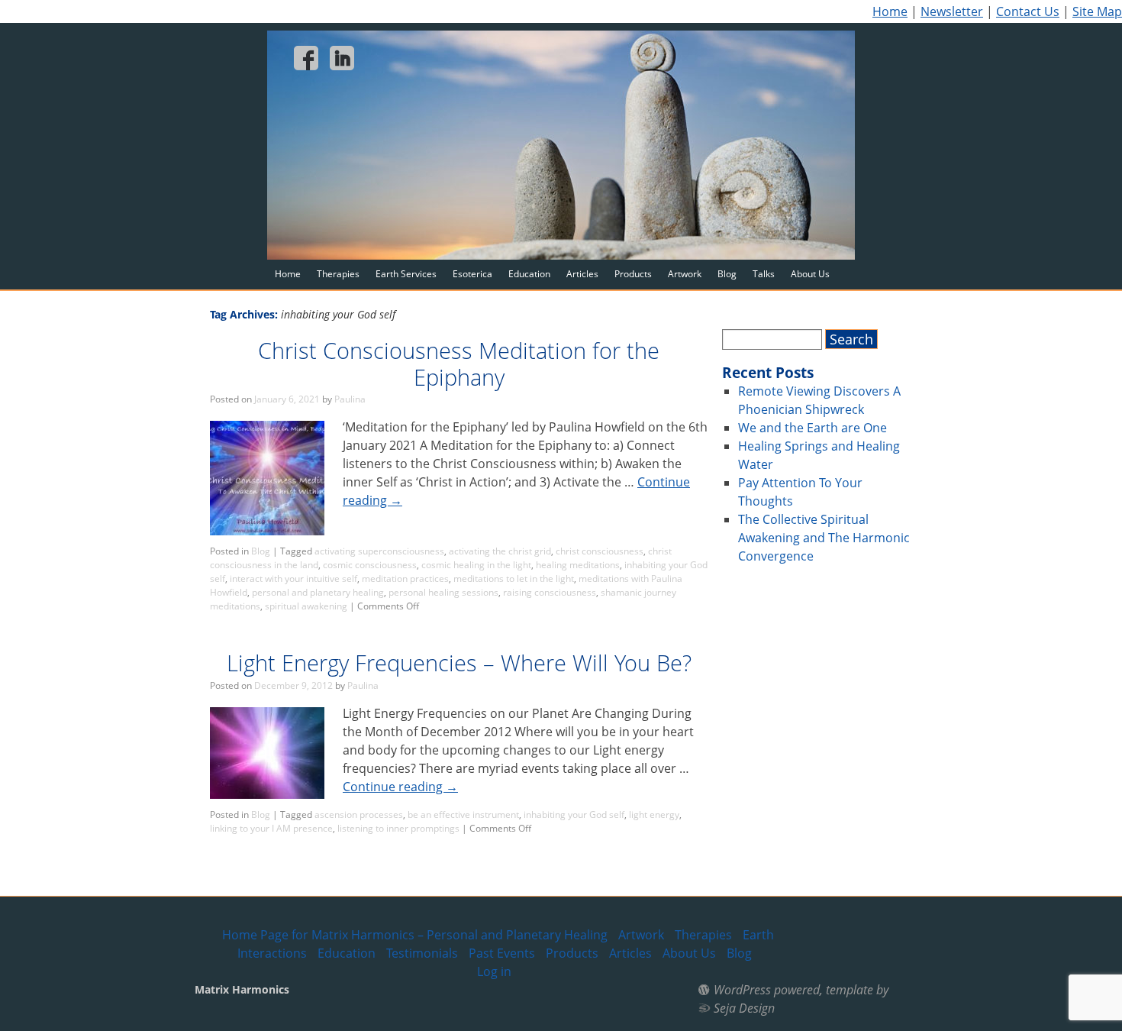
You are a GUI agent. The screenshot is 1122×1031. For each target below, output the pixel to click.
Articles (582, 273)
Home (890, 11)
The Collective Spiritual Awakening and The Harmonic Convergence (824, 537)
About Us (810, 273)
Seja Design (744, 1008)
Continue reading (400, 786)
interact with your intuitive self (293, 578)
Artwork (684, 273)
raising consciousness (549, 592)
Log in (494, 971)
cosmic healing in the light (476, 564)
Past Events (502, 953)
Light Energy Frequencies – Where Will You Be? (459, 662)
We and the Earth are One (812, 427)
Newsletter (951, 11)
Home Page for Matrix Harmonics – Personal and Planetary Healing (415, 934)
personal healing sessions (443, 592)
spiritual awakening (306, 606)
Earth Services (406, 273)
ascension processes (358, 814)
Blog (727, 273)
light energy (654, 814)
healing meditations (578, 564)
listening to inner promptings (398, 828)
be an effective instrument (463, 814)
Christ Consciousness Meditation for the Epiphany (458, 363)
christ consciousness (599, 551)
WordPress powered (767, 990)
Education (529, 273)
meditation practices (405, 578)
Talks (764, 273)
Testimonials (422, 953)
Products (633, 273)
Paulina (350, 399)
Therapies (338, 273)
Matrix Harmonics (242, 989)
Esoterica (472, 273)
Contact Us (1027, 11)
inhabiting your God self (574, 814)
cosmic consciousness (370, 564)
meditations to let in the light (513, 578)
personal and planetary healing (318, 592)
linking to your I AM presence (271, 828)
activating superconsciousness (379, 551)
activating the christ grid (500, 551)
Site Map (1097, 11)
